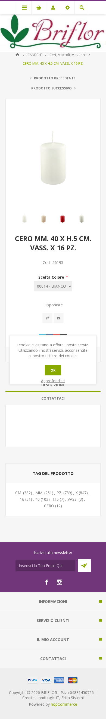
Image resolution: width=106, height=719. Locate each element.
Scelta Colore (51, 277)
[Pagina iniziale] (17, 54)
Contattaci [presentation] (53, 398)
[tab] (53, 385)
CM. (18, 492)
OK (53, 370)
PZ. (59, 492)
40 (37, 499)
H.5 (56, 499)
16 (22, 499)
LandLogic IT (47, 697)
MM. (39, 492)
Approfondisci (53, 380)
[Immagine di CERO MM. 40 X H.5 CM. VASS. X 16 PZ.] (24, 217)
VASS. (72, 499)
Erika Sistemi (72, 697)
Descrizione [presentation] (53, 384)
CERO (49, 505)
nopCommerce (64, 704)
